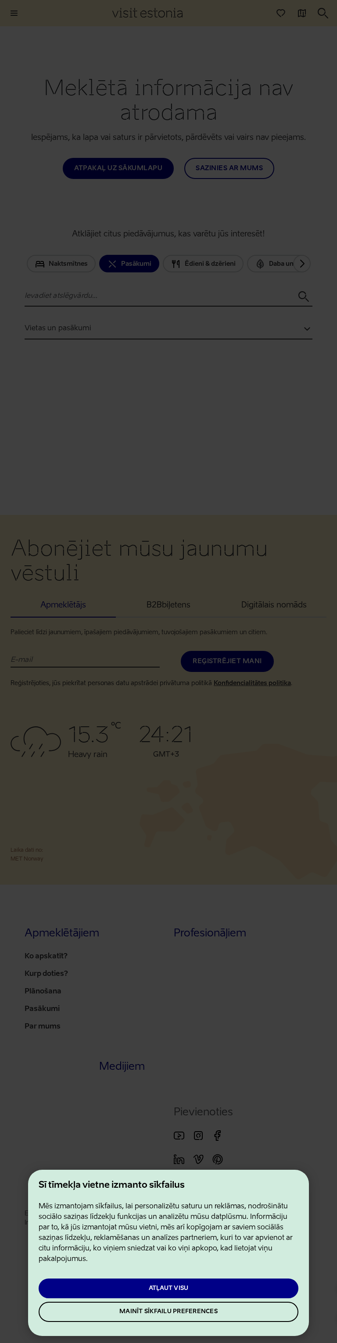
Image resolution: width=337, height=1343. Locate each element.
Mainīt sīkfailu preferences (168, 1311)
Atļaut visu (169, 1288)
